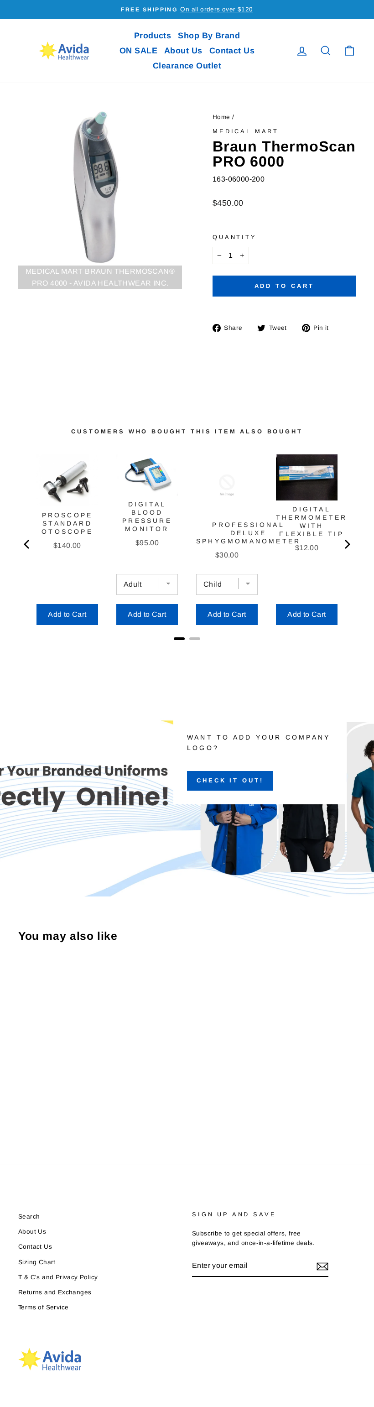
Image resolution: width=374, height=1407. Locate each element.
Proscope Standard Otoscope (67, 523)
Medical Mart (246, 131)
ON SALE (138, 50)
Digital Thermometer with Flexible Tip (311, 521)
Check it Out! (230, 780)
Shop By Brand (209, 35)
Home (221, 117)
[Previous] (27, 544)
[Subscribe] (322, 1266)
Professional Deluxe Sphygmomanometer (248, 533)
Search (29, 1216)
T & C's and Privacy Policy (58, 1277)
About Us (183, 50)
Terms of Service (43, 1307)
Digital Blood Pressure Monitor (147, 516)
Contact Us (232, 50)
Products (152, 35)
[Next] (347, 544)
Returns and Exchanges (54, 1292)
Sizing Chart (37, 1262)
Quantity (235, 237)
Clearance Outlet (187, 65)
